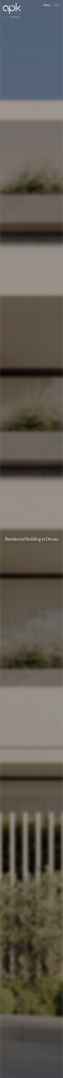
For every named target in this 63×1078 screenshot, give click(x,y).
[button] (11, 10)
